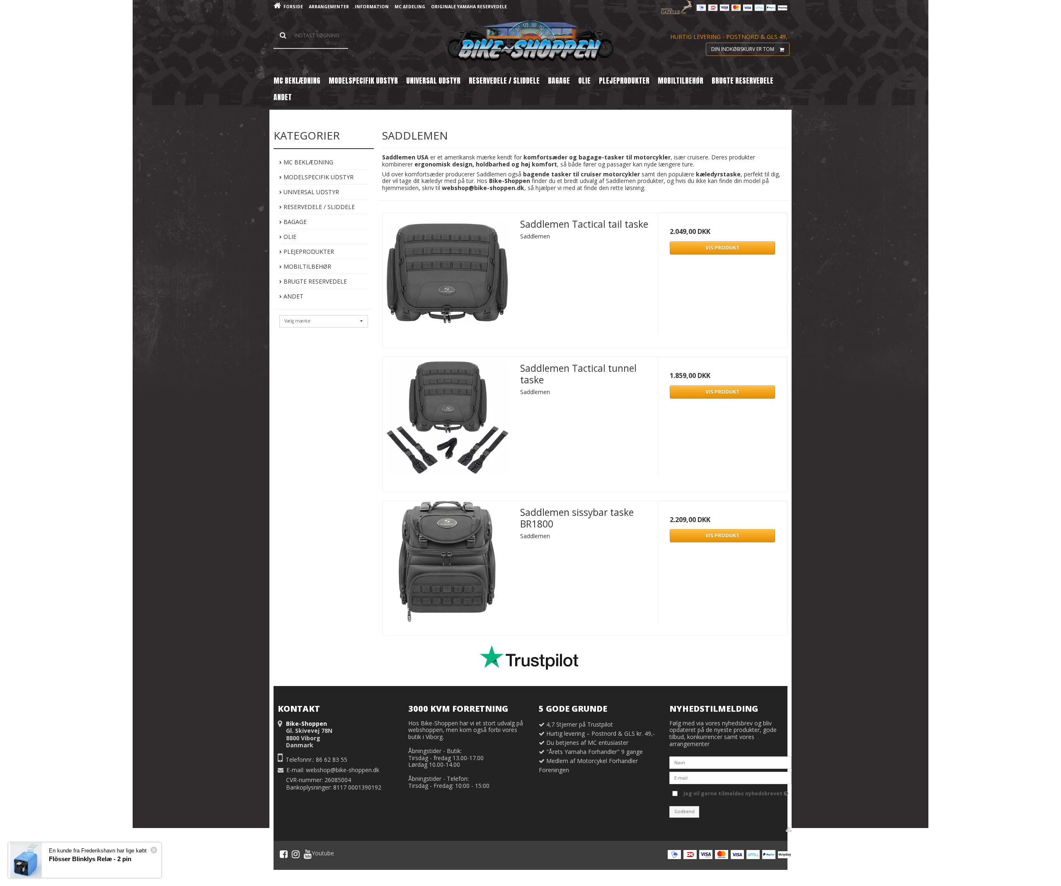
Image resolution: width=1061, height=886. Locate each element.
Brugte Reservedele (314, 281)
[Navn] (730, 762)
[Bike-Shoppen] (530, 41)
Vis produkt (722, 247)
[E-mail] (730, 777)
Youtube (323, 853)
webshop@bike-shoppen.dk (342, 770)
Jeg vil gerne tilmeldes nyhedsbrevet (733, 792)
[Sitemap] (789, 829)
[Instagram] (296, 854)
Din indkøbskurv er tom (742, 49)
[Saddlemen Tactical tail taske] (447, 277)
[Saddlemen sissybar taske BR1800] (447, 565)
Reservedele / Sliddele (318, 207)
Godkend (684, 811)
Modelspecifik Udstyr (318, 177)
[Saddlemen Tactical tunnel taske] (447, 421)
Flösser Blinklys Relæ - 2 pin (90, 858)
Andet (292, 296)
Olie (289, 237)
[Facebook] (284, 854)
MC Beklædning (307, 162)
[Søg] (311, 35)
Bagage (294, 222)
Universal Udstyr (310, 192)
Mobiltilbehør (306, 266)
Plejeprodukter (308, 251)
